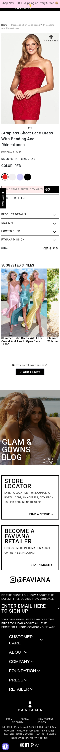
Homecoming (46, 719)
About (16, 652)
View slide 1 (29, 128)
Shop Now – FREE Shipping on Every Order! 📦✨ (30, 4)
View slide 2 (31, 128)
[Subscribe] (55, 608)
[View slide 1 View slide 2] (30, 78)
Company (19, 661)
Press (16, 680)
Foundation (22, 670)
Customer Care (21, 639)
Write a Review (33, 372)
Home (4, 25)
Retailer (19, 689)
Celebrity (17, 722)
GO (47, 189)
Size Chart (29, 158)
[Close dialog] (56, 4)
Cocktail (43, 722)
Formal (25, 719)
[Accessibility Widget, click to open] (5, 746)
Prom (9, 719)
